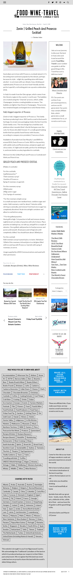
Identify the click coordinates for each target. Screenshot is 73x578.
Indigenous (19, 420)
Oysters (29, 427)
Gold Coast (7, 417)
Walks (13, 465)
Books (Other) (32, 382)
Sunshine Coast (8, 448)
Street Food (37, 444)
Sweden (6, 529)
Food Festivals (8, 410)
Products (24, 430)
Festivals (6, 406)
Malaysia (13, 516)
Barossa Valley (20, 379)
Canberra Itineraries (10, 389)
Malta (21, 516)
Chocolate (7, 393)
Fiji (12, 498)
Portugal (31, 522)
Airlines (33, 375)
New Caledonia (8, 519)
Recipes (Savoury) (24, 434)
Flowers (20, 406)
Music (34, 424)
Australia (21, 484)
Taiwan (31, 529)
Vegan (26, 462)
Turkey (20, 533)
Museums (26, 424)
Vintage (6, 465)
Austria (29, 484)
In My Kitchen (31, 420)
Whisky (5, 468)
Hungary (6, 505)
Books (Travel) (8, 386)
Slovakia (23, 526)
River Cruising (19, 441)
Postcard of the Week (11, 430)
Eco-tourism (7, 403)
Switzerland (15, 529)
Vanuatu (38, 536)
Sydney (31, 448)
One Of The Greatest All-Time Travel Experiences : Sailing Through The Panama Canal (59, 192)
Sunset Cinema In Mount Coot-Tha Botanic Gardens (14, 320)
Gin (40, 413)
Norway (32, 519)
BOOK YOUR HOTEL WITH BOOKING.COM (60, 531)
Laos (4, 512)
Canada (15, 491)
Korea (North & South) (31, 509)
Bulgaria (23, 488)
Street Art (27, 444)
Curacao (12, 495)
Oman (39, 519)
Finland (18, 498)
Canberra (35, 386)
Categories (59, 288)
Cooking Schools (26, 396)
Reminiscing (31, 437)
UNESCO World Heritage (12, 462)
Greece (28, 502)
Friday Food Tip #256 (34, 318)
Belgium (15, 488)
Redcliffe (20, 437)
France (26, 498)
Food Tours (34, 410)
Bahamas (6, 488)
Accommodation (9, 375)
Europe (17, 403)
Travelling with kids (10, 458)
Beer (5, 382)
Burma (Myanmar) (35, 488)
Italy (4, 509)
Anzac (41, 375)
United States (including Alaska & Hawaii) (18, 536)
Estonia (5, 498)
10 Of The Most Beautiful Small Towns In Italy (57, 246)
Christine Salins (37, 37)
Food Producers (22, 410)
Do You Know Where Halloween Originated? (59, 254)
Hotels (31, 417)
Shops (29, 441)
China (23, 491)
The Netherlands (9, 533)
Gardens (20, 413)
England (30, 495)
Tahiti (24, 529)
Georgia (34, 498)
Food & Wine (37, 406)
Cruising (16, 399)
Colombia (30, 491)
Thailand (40, 529)
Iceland (14, 505)
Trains (26, 455)
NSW (21, 427)
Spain (42, 526)
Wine (28, 24)
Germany (6, 502)
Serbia (5, 526)
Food (28, 406)
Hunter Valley (8, 420)
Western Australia (35, 465)
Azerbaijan (38, 484)
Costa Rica (40, 491)
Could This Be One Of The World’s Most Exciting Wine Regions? (25, 304)
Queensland (35, 430)
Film (13, 406)
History (24, 417)
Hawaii (16, 417)
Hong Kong (37, 502)
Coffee (14, 396)
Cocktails (6, 266)
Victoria (34, 462)
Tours (20, 455)
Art (4, 379)
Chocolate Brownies (20, 393)
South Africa (32, 526)
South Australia (8, 444)
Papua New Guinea (18, 522)
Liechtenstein (21, 512)
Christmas (34, 393)
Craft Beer (7, 399)
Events (24, 403)
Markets (6, 424)
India (21, 505)
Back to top (64, 571)
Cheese (35, 389)
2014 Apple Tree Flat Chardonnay (40, 302)
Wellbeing (22, 465)
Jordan (17, 509)
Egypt (38, 495)
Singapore (13, 526)
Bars (29, 379)
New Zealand (22, 519)
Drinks (24, 24)
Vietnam (6, 540)
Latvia (11, 512)
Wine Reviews (33, 266)
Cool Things (38, 396)
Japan (11, 509)
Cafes (27, 386)
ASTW (10, 379)
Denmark (21, 495)
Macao (5, 516)
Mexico (29, 516)
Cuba (5, 495)
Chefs (42, 389)
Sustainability (22, 448)
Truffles (22, 458)
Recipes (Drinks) (17, 266)
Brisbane (19, 386)
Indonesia (29, 505)
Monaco (37, 516)
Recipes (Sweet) (9, 437)
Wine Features (32, 24)
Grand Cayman (17, 502)
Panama (6, 522)
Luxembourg (33, 512)
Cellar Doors (25, 389)
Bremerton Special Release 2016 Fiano (10, 302)
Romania (39, 522)
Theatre (15, 451)
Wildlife (14, 468)
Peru (36, 427)
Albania (5, 484)
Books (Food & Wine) (17, 382)
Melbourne (16, 424)
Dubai (31, 399)
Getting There (30, 413)
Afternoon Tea (22, 375)
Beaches (37, 379)
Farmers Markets (36, 403)
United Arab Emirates (33, 533)
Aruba (13, 484)
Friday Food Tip (8, 413)
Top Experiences (26, 451)
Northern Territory (10, 427)
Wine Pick (39, 24)
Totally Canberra (9, 455)
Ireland (38, 505)
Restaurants (7, 441)
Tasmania (40, 448)
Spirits (19, 444)
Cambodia (6, 491)
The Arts (6, 451)
